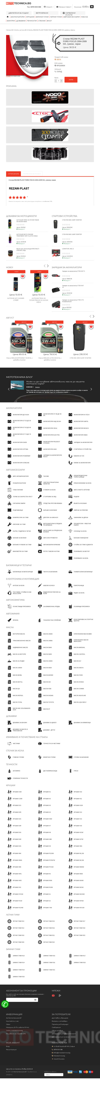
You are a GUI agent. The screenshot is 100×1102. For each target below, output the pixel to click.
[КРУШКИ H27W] (75, 841)
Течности (32, 21)
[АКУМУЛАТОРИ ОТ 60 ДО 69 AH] (19, 430)
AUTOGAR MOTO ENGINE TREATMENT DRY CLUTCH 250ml (26, 235)
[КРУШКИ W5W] (75, 876)
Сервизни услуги (70, 14)
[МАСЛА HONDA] (75, 684)
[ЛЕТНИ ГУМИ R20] (15, 944)
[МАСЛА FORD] (75, 677)
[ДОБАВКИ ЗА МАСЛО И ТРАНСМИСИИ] (19, 732)
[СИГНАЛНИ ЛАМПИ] (15, 505)
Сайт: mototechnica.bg (14, 1030)
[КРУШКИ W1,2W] (75, 855)
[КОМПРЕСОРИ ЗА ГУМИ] (17, 520)
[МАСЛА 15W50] (44, 663)
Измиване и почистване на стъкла (27, 737)
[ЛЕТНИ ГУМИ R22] (46, 944)
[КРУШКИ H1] (44, 794)
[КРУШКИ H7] (44, 828)
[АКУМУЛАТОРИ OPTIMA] (17, 451)
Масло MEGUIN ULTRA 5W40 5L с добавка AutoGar (50, 359)
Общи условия (57, 1030)
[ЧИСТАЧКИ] (13, 746)
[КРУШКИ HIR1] (14, 876)
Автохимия (13, 614)
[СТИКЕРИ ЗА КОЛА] (46, 492)
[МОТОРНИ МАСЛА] (15, 636)
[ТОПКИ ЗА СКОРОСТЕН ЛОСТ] (19, 499)
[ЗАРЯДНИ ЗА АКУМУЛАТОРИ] (79, 444)
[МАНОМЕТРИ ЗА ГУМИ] (17, 553)
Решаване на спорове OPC (16, 1034)
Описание (13, 174)
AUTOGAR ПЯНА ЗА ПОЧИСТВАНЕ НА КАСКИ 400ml (38, 300)
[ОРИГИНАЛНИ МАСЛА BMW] (79, 636)
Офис (8, 1024)
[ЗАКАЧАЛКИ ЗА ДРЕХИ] (77, 520)
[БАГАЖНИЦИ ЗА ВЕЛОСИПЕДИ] (19, 574)
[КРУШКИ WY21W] (75, 910)
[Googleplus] (60, 995)
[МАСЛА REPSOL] (14, 697)
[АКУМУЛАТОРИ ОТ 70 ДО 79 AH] (19, 437)
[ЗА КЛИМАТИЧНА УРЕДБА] (48, 608)
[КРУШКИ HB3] (74, 848)
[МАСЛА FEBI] (44, 691)
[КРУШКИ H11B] (75, 807)
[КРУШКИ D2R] (13, 814)
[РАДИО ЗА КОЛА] (75, 595)
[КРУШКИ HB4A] (14, 862)
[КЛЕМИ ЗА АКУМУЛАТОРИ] (78, 465)
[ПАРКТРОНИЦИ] (75, 587)
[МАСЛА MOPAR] (45, 677)
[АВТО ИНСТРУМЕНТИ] (47, 540)
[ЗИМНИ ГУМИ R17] (76, 958)
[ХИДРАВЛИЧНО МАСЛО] (17, 649)
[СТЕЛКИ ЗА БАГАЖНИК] (78, 759)
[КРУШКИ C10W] (14, 801)
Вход (8, 1046)
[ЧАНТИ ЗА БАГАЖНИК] (47, 574)
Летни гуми (56, 17)
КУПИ (71, 80)
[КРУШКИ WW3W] (75, 869)
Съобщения (56, 1027)
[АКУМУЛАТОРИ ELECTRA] (48, 437)
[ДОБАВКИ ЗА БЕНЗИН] (16, 725)
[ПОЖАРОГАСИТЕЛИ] (16, 485)
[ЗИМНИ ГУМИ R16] (46, 964)
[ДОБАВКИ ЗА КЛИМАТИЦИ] (79, 725)
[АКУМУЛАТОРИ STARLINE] (17, 465)
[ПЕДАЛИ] (73, 499)
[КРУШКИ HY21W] (14, 896)
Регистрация (11, 1049)
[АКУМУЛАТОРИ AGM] (46, 451)
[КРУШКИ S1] (44, 896)
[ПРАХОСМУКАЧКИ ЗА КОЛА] (79, 485)
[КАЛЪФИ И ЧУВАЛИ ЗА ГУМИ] (18, 547)
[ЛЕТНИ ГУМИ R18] (76, 930)
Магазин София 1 (64, 7)
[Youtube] (53, 995)
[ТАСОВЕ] (43, 478)
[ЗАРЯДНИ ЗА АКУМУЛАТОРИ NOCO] (50, 458)
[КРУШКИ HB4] (13, 855)
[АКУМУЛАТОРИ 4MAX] (77, 437)
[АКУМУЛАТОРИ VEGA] (47, 430)
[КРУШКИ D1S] (13, 807)
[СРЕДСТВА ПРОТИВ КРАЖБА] (49, 505)
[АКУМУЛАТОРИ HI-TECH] (78, 417)
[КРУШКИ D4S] (13, 848)
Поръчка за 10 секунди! (60, 1024)
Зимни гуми (42, 17)
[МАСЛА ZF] (43, 711)
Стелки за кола (19, 30)
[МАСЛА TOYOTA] (45, 704)
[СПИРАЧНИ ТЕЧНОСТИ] (17, 780)
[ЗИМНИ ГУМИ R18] (76, 964)
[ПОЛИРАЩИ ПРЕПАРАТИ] (78, 608)
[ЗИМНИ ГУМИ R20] (15, 979)
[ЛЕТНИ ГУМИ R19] (15, 937)
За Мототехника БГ (14, 1018)
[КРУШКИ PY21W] (45, 869)
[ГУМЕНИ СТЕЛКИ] (15, 759)
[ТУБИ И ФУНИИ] (14, 492)
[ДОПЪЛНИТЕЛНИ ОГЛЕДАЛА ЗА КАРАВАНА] (50, 526)
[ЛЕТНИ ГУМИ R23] (76, 937)
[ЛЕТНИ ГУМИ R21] (46, 937)
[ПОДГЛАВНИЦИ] (14, 512)
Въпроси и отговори (59, 1021)
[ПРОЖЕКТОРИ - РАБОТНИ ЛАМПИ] (80, 526)
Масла (84, 17)
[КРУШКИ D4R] (13, 841)
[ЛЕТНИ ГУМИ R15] (46, 923)
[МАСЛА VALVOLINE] (76, 697)
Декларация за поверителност (64, 1034)
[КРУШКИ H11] (74, 801)
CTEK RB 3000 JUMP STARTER (72, 234)
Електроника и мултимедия (22, 579)
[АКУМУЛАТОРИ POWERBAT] (18, 458)
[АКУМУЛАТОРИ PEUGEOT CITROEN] (50, 444)
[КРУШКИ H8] (44, 834)
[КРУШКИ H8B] (44, 841)
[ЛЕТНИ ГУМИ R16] (46, 930)
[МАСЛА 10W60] (44, 643)
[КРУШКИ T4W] (44, 910)
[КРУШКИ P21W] (14, 903)
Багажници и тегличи (19, 565)
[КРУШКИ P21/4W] (14, 910)
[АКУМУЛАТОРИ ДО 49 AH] (17, 417)
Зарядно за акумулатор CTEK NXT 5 (73, 271)
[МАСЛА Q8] (13, 691)
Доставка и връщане (60, 1018)
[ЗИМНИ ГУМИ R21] (46, 972)
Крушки (30, 17)
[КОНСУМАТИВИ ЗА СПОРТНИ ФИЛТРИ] (80, 622)
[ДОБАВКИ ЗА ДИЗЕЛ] (46, 725)
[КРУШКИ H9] (44, 848)
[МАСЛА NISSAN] (45, 697)
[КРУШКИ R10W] (45, 889)
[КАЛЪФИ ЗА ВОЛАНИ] (47, 512)
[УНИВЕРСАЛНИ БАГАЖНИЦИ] (79, 574)
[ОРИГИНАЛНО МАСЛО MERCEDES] (80, 643)
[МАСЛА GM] (43, 684)
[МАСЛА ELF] (74, 663)
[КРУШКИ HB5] (13, 869)
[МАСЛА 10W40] (44, 636)
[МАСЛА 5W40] (44, 649)
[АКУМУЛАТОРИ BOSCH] (78, 430)
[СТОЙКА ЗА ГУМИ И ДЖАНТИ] (80, 547)
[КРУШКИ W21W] (75, 889)
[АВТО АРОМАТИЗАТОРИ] (17, 478)
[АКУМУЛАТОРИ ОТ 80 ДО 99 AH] (50, 417)
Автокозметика (15, 600)
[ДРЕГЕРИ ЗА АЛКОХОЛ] (47, 520)
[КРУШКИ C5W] (13, 794)
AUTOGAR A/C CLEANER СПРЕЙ (15, 299)
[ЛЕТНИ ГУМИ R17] (76, 923)
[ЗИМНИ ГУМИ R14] (15, 964)
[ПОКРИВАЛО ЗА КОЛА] (77, 560)
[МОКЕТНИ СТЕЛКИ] (46, 759)
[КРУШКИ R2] (44, 876)
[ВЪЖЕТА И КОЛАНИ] (77, 505)
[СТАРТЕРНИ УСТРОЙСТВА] (79, 451)
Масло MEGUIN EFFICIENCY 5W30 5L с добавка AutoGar (19, 359)
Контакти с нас (12, 1021)
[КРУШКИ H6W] (44, 821)
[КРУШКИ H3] (44, 807)
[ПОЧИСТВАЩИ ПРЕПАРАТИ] (18, 608)
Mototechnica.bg (59, 1056)
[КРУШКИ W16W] (75, 883)
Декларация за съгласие (61, 1037)
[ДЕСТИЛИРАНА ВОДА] (47, 773)
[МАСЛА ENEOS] (75, 670)
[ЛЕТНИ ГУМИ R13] (15, 923)
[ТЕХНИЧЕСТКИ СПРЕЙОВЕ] (49, 622)
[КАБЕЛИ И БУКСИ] (46, 587)
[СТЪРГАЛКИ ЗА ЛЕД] (46, 499)
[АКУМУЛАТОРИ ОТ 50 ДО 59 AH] (19, 423)
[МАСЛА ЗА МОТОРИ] (16, 656)
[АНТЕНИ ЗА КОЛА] (15, 587)
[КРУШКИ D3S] (13, 834)
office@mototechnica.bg (62, 1053)
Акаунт (49, 7)
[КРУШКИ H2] (44, 801)
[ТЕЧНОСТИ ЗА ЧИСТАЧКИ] (48, 746)
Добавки (20, 21)
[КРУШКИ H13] (74, 814)
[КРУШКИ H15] (74, 821)
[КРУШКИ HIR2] (14, 883)
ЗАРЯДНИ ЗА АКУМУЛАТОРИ (67, 267)
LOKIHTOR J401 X (68, 248)
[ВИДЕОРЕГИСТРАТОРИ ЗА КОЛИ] (50, 595)
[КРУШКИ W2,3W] (75, 862)
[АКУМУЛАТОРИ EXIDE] (16, 444)
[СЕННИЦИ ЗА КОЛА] (76, 533)
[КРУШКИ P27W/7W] (46, 862)
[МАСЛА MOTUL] (14, 684)
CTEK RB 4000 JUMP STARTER (72, 220)
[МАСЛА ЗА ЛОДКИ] (15, 663)
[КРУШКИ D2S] (13, 821)
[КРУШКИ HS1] (13, 889)
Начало (8, 30)
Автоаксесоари (71, 17)
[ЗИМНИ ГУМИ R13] (15, 958)
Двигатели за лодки (19, 13)
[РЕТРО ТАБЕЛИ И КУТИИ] (48, 553)
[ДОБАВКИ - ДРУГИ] (46, 732)
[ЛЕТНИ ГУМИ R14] (15, 930)
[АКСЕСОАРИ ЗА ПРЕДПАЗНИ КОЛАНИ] (50, 533)
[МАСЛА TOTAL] (14, 704)
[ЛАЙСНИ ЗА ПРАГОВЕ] (77, 512)
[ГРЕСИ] (72, 773)
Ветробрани (42, 13)
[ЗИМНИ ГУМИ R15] (46, 958)
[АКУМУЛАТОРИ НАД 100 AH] (49, 423)
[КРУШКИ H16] (74, 828)
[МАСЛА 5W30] (44, 656)
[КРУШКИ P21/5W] (45, 855)
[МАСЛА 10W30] (14, 670)
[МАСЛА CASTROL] (76, 656)
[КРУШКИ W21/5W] (76, 896)
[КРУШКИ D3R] (13, 828)
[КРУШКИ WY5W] (75, 903)
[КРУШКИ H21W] (75, 834)
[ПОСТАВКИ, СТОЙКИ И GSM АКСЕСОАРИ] (19, 595)
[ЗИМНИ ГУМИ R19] (15, 972)
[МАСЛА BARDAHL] (76, 649)
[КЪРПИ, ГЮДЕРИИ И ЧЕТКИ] (18, 533)
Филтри (11, 21)
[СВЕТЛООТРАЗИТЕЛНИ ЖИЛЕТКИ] (50, 485)
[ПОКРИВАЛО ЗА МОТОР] (78, 553)
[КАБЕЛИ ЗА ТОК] (75, 458)
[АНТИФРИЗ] (13, 773)
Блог (49, 21)
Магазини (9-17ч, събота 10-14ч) (17, 1027)
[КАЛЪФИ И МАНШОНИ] (77, 540)
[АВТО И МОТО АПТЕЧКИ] (78, 492)
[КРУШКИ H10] (74, 794)
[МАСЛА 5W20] (44, 670)
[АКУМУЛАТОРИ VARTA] (77, 423)
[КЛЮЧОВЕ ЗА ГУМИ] (15, 526)
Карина (37, 387)
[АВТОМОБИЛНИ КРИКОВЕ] (48, 547)
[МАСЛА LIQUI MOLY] (76, 704)
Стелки (41, 21)
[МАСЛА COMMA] (75, 691)
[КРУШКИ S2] (44, 903)
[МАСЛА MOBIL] (14, 677)
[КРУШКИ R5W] (44, 883)
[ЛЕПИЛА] (12, 622)
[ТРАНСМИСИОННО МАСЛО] (18, 643)
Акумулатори (18, 17)
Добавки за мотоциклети (21, 216)
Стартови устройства (64, 216)
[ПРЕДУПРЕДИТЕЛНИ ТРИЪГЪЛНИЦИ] (80, 478)
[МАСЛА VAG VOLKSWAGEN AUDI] (19, 711)
